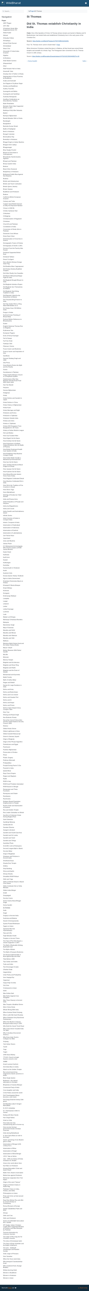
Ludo (4, 614)
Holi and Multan (8, 433)
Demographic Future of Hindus (13, 243)
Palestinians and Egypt (10, 744)
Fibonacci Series (8, 346)
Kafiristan (6, 554)
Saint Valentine (8, 819)
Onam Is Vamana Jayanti (11, 736)
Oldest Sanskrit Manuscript (11, 734)
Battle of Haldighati (9, 129)
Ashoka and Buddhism (10, 86)
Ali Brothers (7, 58)
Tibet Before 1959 (9, 959)
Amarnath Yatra (8, 71)
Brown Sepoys (8, 189)
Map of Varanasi (8, 627)
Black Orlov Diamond (10, 169)
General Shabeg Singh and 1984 (12, 359)
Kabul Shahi (7, 552)
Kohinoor (6, 590)
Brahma (5, 178)
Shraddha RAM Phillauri (11, 876)
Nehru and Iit (7, 700)
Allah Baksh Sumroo (9, 60)
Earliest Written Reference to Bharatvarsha (12, 320)
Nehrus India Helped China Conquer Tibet (12, 708)
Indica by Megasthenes (10, 506)
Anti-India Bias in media (11, 1067)
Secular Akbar (7, 851)
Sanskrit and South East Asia (12, 832)
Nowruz (5, 726)
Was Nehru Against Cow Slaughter (11, 996)
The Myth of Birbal (9, 949)
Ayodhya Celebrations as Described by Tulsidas (11, 100)
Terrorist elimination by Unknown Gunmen (10, 1233)
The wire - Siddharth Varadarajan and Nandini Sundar (11, 1249)
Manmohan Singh (9, 625)
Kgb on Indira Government (11, 578)
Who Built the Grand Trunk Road (13, 1026)
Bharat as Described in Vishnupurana (10, 153)
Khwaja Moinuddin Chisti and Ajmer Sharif (12, 1169)
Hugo (10, 1288)
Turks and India (8, 964)
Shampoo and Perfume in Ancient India (11, 857)
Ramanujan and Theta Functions (10, 790)
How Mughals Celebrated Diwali (13, 478)
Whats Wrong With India (11, 1009)
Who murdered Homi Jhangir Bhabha (12, 1266)
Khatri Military (7, 588)
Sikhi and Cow (8, 1215)
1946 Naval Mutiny (9, 1054)
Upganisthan (7, 972)
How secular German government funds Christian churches (12, 1128)
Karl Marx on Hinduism (10, 1165)
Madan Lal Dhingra (9, 617)
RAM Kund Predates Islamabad (13, 784)
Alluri (5, 66)
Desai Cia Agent (8, 259)
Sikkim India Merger (9, 890)
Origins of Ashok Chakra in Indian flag (11, 1185)
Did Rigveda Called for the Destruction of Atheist (11, 296)
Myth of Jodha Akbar (9, 680)
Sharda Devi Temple (9, 863)
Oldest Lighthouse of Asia (11, 731)
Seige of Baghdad (9, 854)
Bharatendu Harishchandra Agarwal (12, 157)
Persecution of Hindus (10, 752)
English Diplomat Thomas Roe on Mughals (13, 326)
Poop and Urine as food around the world (13, 1196)
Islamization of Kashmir (10, 530)
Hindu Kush (7, 407)
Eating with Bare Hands (10, 1115)
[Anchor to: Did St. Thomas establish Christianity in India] (86, 25)
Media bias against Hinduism (12, 1175)
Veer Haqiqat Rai (8, 977)
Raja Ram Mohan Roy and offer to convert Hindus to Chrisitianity (13, 1201)
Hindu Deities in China (10, 402)
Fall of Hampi (7, 338)
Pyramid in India (8, 768)
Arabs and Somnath (9, 81)
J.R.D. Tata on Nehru (10, 1156)
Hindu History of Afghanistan (12, 405)
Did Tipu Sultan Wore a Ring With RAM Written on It (12, 304)
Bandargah (6, 121)
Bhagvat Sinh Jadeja (10, 144)
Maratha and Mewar (9, 633)
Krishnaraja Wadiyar (9, 596)
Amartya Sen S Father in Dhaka (13, 74)
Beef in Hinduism (8, 131)
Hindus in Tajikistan (9, 423)
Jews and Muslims (9, 541)
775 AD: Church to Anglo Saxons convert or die (11, 1058)
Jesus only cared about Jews (12, 1163)
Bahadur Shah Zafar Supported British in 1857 (13, 106)
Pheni (5, 755)
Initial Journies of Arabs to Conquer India (11, 519)
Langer (5, 601)
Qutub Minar (7, 771)
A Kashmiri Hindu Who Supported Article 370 (10, 29)
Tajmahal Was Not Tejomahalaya (9, 929)
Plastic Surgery (8, 757)
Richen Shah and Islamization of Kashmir (12, 806)
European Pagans (9, 333)
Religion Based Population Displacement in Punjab (11, 802)
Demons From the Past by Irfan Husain (13, 249)
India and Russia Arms (10, 499)
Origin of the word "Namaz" (12, 1182)
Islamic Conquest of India (11, 522)
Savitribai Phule (8, 843)
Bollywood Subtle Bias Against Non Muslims (13, 175)
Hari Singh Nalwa (9, 1117)
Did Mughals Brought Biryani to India (13, 280)
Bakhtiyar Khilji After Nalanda (12, 110)
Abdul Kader (7, 32)
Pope (58, 44)
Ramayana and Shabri (10, 793)
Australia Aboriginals (10, 96)
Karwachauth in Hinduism (11, 568)
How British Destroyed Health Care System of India (12, 450)
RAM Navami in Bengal (10, 786)
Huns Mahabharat (9, 492)
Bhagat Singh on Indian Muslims (13, 142)
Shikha (5, 866)
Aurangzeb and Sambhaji (11, 94)
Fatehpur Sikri (7, 343)
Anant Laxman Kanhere (10, 1064)
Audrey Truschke (8, 88)
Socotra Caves (8, 898)
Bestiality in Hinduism (10, 139)
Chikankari (6, 213)
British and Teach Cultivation (12, 184)
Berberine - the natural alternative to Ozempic (10, 1081)
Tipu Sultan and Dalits (10, 961)
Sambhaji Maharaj (9, 822)
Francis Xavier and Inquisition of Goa (13, 352)
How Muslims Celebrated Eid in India (13, 481)
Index (5, 990)
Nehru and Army (8, 689)
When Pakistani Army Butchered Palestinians (13, 1018)
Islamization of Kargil (10, 1151)
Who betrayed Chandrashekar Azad (12, 1262)
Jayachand (6, 538)
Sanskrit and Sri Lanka (10, 835)
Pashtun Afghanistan (9, 749)
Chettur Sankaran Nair (10, 211)
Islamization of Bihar (9, 1148)
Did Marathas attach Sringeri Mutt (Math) (12, 1104)
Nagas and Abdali (9, 682)
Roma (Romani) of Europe (11, 1206)
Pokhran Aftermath (9, 760)
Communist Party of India (11, 1087)
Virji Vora (6, 985)
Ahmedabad (7, 46)
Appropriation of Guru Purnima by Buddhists (13, 77)
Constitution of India (9, 226)
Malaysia (6, 622)
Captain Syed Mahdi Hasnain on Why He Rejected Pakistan (12, 204)
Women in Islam (8, 1278)
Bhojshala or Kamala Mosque (12, 1085)
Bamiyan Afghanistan (10, 115)
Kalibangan (7, 562)
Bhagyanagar (7, 147)
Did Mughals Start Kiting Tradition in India (11, 292)
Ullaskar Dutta (7, 969)
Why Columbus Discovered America (12, 1033)
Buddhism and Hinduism (11, 191)
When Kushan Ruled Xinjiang (12, 1012)
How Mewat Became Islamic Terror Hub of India (12, 475)
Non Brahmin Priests (9, 717)
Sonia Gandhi (7, 905)
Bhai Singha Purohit (9, 150)
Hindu (5, 395)
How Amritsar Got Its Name (11, 441)
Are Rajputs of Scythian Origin (13, 83)
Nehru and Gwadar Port (10, 697)
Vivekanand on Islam (10, 988)
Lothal (5, 606)
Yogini (5, 1052)
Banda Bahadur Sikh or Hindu (12, 118)
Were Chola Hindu (9, 1007)
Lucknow (6, 611)
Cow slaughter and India (11, 1090)
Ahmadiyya (6, 40)
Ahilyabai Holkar (8, 38)
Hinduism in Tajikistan (10, 415)
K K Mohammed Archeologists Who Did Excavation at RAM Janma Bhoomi (13, 547)
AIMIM (5, 1061)
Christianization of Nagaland (12, 218)
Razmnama (7, 799)
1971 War (6, 26)
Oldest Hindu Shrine (9, 728)
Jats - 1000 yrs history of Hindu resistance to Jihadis (13, 1159)
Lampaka (6, 598)
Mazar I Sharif (7, 647)
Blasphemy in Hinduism (10, 171)
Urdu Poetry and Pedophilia (12, 975)
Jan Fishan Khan (8, 535)
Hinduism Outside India (10, 418)
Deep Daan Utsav (9, 236)
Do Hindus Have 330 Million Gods (12, 308)
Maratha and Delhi (9, 630)
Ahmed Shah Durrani (10, 43)
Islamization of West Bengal (12, 1153)
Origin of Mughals (9, 739)
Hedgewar (6, 393)
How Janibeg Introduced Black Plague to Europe (13, 465)
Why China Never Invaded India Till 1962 (13, 1029)
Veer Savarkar (7, 1256)
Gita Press (6, 362)
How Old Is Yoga (8, 489)
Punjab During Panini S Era (12, 765)
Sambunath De (8, 824)
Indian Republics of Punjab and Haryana (13, 502)
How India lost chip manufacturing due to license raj (13, 1123)
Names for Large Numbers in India (12, 686)
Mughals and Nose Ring (11, 665)
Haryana (6, 387)
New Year (6, 712)
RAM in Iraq (7, 781)
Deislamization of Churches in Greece (13, 239)
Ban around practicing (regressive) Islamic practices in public (13, 1073)
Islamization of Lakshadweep (12, 533)
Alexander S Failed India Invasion (11, 52)
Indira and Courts (8, 508)
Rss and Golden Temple (11, 810)
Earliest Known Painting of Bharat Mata (11, 315)
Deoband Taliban (8, 257)
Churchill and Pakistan (10, 224)
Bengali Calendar (8, 134)
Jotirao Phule (7, 543)
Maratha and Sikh (8, 638)
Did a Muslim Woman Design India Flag (12, 262)
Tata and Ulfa (7, 933)
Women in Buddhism (10, 1272)
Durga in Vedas (8, 312)
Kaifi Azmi (6, 557)
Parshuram (6, 747)
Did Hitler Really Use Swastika (13, 273)
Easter (5, 323)
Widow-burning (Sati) (10, 1270)
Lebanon (6, 604)
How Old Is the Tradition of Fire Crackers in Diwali (13, 486)
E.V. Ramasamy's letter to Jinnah (11, 1111)
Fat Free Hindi (7, 341)
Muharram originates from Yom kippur (13, 1178)
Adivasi (5, 35)
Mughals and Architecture (11, 662)
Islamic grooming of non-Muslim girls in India (13, 1140)
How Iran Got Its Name (10, 462)
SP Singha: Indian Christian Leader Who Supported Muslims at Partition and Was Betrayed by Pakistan (13, 1227)
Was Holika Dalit (8, 993)
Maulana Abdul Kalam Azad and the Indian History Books (13, 644)
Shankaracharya (8, 860)
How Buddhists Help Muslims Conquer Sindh (12, 454)
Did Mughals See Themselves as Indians (13, 287)
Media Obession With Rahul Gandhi (12, 651)
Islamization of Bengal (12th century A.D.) (12, 1144)
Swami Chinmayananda (11, 921)
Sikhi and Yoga (8, 879)
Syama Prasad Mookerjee (11, 923)
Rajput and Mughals (9, 776)
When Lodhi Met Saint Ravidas (13, 1015)
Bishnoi (5, 166)
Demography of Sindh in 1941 (12, 245)
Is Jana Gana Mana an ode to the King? (12, 1136)
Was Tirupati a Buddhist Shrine (13, 1004)
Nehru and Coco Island (10, 694)
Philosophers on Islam (10, 1193)
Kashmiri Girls (7, 573)
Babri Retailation (8, 103)
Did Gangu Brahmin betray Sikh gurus (13, 1100)
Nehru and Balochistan (10, 692)
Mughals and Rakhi (9, 667)
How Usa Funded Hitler (10, 435)
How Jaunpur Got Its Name (11, 469)
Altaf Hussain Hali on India (11, 68)
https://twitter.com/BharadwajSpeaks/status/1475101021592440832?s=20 (55, 56)
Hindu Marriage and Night (11, 410)
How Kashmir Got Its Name (12, 471)
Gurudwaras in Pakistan (11, 372)
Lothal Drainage (8, 609)
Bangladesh (7, 123)
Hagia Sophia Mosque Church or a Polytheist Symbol (13, 375)
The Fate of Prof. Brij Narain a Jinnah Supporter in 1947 (12, 941)
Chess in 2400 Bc (9, 208)
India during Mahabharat (11, 1133)
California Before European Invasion (12, 197)
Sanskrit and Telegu (9, 840)
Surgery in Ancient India (11, 915)
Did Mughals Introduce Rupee (12, 284)
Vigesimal (6, 980)
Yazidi (5, 1047)
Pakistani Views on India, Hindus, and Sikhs (11, 1189)
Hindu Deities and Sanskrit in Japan (12, 398)
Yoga (4, 1049)
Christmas (6, 221)
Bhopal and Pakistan (10, 161)
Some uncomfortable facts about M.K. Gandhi (13, 1221)
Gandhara (6, 356)
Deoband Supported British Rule (12, 253)
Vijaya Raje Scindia (9, 982)
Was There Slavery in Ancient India (12, 1001)
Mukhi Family (7, 677)
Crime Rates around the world (12, 1092)
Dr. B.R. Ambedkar (9, 1108)
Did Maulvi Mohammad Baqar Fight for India (12, 276)
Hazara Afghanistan (9, 390)
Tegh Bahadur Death (9, 935)
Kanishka (6, 565)
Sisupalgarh (7, 895)
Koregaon (6, 593)
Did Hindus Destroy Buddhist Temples (12, 269)
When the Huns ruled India (11, 1259)
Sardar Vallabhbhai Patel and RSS (12, 1209)
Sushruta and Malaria (10, 918)
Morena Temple (8, 660)
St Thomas (6, 907)
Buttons (5, 194)
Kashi (5, 570)
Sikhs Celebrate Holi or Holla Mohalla (12, 886)
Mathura (5, 641)
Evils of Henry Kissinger (11, 335)
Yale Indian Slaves (9, 1044)
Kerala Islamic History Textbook (13, 576)
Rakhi (5, 778)
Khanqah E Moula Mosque (11, 585)
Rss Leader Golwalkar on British (13, 812)
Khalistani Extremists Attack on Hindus (13, 581)
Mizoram (6, 657)
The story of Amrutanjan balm (12, 1241)
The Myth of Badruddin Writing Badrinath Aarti (13, 946)
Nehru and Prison (8, 705)
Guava (5, 369)
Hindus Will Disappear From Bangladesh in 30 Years (12, 426)
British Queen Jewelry (10, 186)
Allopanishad (7, 63)
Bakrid (5, 113)
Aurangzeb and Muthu (10, 91)
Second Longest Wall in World (13, 848)
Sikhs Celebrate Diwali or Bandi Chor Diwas (13, 882)
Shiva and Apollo (8, 871)
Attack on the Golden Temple (12, 1069)
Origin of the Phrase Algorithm (12, 742)
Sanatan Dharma (8, 827)
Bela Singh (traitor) (9, 1078)
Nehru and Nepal (8, 702)
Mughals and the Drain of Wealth (11, 671)
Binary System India (9, 163)
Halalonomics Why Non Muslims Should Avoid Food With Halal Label (12, 380)
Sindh (5, 893)
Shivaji (5, 1213)
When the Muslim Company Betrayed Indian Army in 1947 (12, 1022)
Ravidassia (6, 796)
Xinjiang (6, 1041)
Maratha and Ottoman (10, 635)
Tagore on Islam (8, 926)
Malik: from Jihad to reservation (13, 1172)
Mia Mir (5, 654)
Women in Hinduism (9, 1275)
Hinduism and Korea (9, 413)
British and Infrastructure (11, 181)
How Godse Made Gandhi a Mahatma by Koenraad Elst (12, 458)
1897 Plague (7, 23)
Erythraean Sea (8, 330)
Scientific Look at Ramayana (12, 846)
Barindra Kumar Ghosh (10, 126)
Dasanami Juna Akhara (10, 233)
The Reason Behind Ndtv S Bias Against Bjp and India (12, 955)
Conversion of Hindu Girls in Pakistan (12, 230)
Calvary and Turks (9, 201)
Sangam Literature (9, 830)
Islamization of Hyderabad (11, 525)
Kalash (5, 560)
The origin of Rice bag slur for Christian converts (12, 1237)
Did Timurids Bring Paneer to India (12, 300)
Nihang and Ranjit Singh (11, 714)
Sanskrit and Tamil (9, 838)
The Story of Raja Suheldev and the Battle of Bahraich (13, 1244)
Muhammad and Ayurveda (11, 674)
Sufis (4, 910)
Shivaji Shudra (8, 874)
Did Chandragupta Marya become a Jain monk (11, 1096)
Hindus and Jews (8, 421)
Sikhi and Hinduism (9, 1218)
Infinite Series (7, 515)
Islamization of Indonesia (11, 527)
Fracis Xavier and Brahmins (12, 349)
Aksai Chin (6, 48)
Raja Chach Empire (9, 773)
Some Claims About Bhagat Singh (12, 901)
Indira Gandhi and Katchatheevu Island (13, 512)
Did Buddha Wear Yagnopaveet (13, 266)
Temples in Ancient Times (11, 938)
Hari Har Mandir (8, 385)
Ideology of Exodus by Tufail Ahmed (12, 495)
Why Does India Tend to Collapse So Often (10, 1038)
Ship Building (7, 868)
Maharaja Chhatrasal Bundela (12, 619)
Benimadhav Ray (8, 137)
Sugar (5, 913)
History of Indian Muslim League (13, 430)
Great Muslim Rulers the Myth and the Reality (12, 366)
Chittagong (6, 216)
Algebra (5, 55)
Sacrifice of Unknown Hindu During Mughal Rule (12, 816)
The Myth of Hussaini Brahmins (13, 952)
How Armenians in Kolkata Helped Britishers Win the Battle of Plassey (13, 445)
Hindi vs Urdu (7, 1120)
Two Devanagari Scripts (11, 967)
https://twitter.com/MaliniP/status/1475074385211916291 (51, 41)
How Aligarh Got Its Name (11, 438)
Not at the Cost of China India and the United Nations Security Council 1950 (13, 721)
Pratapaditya (7, 763)
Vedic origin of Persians (10, 1253)
